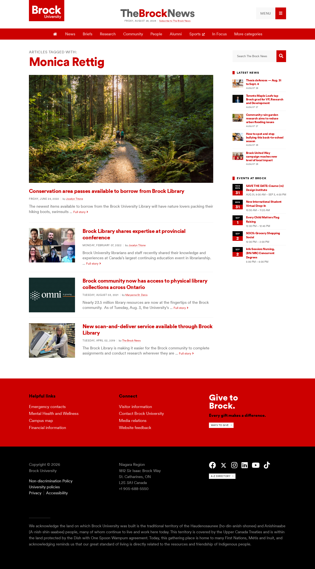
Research (108, 34)
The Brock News (131, 340)
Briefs (87, 34)
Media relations (133, 420)
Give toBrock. (223, 401)
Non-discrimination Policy (50, 481)
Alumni (176, 34)
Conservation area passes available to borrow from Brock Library (106, 191)
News (70, 34)
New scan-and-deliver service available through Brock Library (147, 329)
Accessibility (57, 493)
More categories (248, 34)
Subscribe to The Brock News (174, 20)
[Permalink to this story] (121, 181)
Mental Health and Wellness (54, 413)
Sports (195, 34)
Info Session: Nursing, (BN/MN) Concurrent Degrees (260, 253)
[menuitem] (271, 13)
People (156, 34)
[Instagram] (234, 465)
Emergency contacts (47, 406)
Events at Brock (251, 178)
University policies (44, 487)
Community (133, 34)
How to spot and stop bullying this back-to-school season (265, 137)
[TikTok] (267, 465)
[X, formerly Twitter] (223, 465)
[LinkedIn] (245, 465)
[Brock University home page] (46, 11)
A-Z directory (220, 476)
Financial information (47, 427)
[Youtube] (256, 465)
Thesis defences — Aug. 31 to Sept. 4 (263, 82)
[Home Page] (55, 34)
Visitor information (135, 406)
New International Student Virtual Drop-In (264, 204)
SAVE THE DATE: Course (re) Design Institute (265, 188)
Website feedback (135, 427)
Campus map (41, 420)
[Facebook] (212, 465)
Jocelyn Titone (74, 198)
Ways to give (220, 425)
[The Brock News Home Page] (157, 13)
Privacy (35, 493)
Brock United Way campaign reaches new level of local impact (261, 156)
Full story (79, 212)
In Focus (219, 34)
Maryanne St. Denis (136, 294)
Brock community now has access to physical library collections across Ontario (144, 283)
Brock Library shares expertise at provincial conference (133, 234)
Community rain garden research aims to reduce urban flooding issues (262, 118)
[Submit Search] (281, 56)
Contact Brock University (141, 413)
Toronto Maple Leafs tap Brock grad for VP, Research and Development (264, 99)
